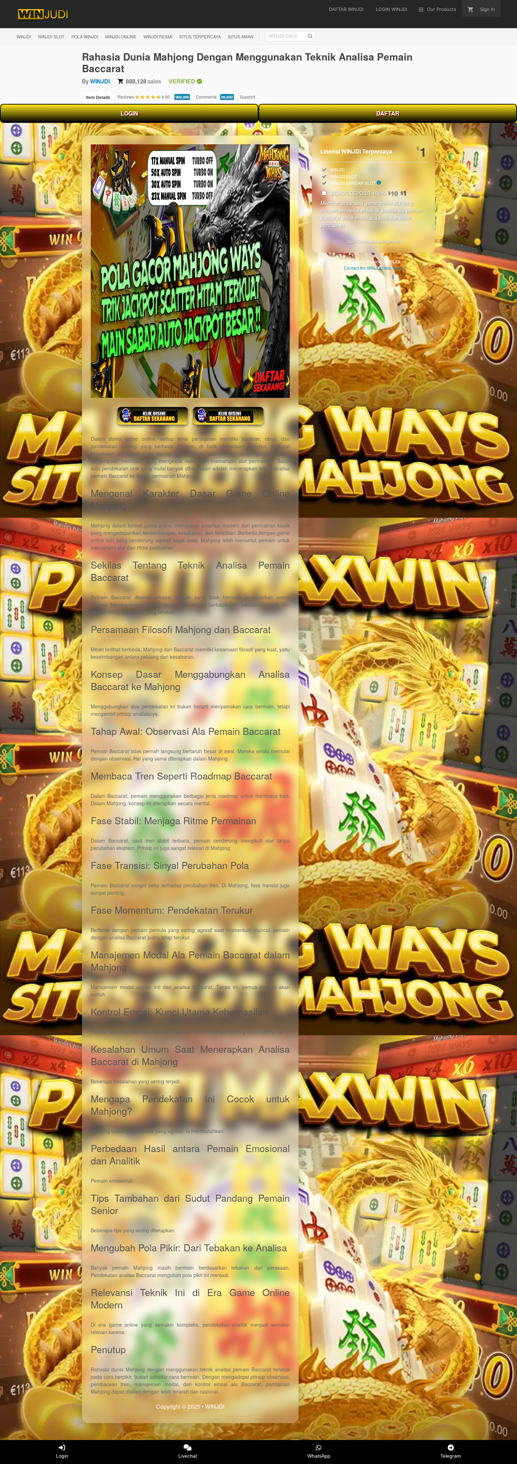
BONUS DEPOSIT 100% (369, 193)
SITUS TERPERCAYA (200, 36)
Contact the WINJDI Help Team (373, 268)
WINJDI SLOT (51, 36)
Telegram (450, 1456)
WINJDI (24, 36)
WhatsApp (318, 1456)
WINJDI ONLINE (120, 36)
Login (62, 1456)
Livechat (187, 1456)
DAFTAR (388, 113)
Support (247, 97)
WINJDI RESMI (157, 36)
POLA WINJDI (84, 36)
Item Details (98, 97)
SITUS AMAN (241, 36)
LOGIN (129, 113)
